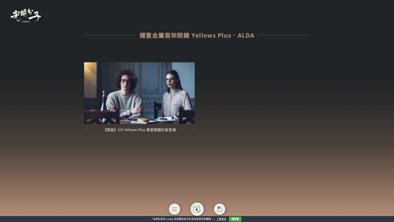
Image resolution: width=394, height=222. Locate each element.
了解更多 (221, 219)
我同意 (235, 219)
